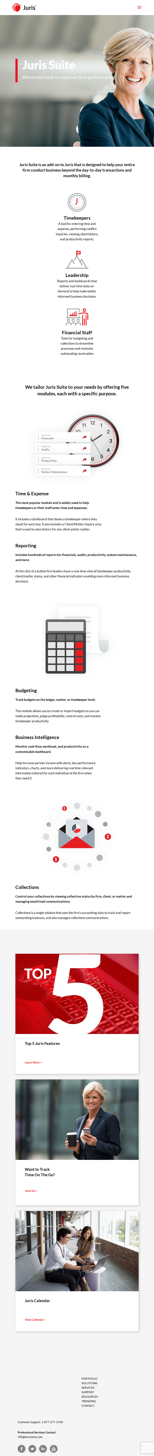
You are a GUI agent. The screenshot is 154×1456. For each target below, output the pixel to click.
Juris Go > (31, 1190)
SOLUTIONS (89, 1383)
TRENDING (89, 1401)
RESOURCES (90, 1396)
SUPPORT (88, 1392)
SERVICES (88, 1387)
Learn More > (33, 1062)
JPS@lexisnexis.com (30, 1437)
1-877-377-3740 (52, 1422)
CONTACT (88, 1405)
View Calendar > (35, 1319)
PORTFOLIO (89, 1378)
